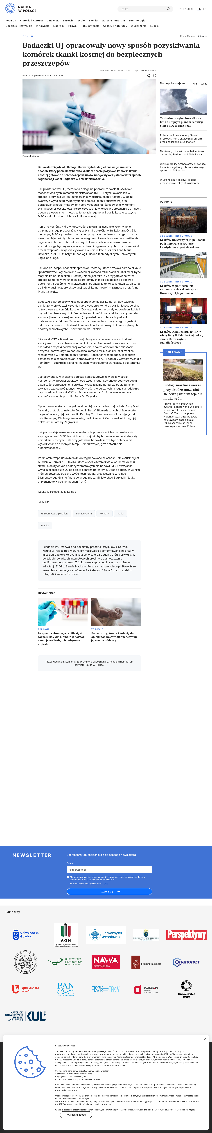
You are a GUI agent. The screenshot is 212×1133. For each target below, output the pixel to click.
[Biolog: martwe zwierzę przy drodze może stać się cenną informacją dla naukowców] (183, 394)
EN (205, 9)
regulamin (85, 877)
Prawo (72, 25)
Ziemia (93, 20)
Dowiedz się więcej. (186, 1110)
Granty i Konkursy (115, 25)
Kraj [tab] (195, 83)
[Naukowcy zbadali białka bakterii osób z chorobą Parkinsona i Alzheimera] (183, 152)
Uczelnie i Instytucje (18, 25)
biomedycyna (84, 513)
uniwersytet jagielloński (54, 513)
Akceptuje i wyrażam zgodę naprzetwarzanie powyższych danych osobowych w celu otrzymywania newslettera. (107, 878)
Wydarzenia (139, 25)
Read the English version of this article (41, 75)
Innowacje (43, 25)
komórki (104, 513)
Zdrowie (68, 20)
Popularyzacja (90, 25)
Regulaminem (117, 661)
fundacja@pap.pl (144, 1101)
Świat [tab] (203, 83)
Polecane (174, 352)
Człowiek (53, 20)
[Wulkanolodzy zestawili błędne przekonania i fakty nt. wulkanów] (183, 181)
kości (120, 513)
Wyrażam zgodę (76, 1114)
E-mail (70, 863)
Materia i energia (113, 20)
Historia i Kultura (31, 20)
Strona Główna (187, 36)
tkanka (45, 525)
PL (199, 8)
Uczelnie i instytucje (176, 236)
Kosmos (10, 20)
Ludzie (154, 25)
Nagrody (59, 25)
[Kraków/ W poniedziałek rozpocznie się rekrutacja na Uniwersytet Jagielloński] (183, 273)
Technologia (137, 20)
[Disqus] (89, 718)
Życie (81, 20)
